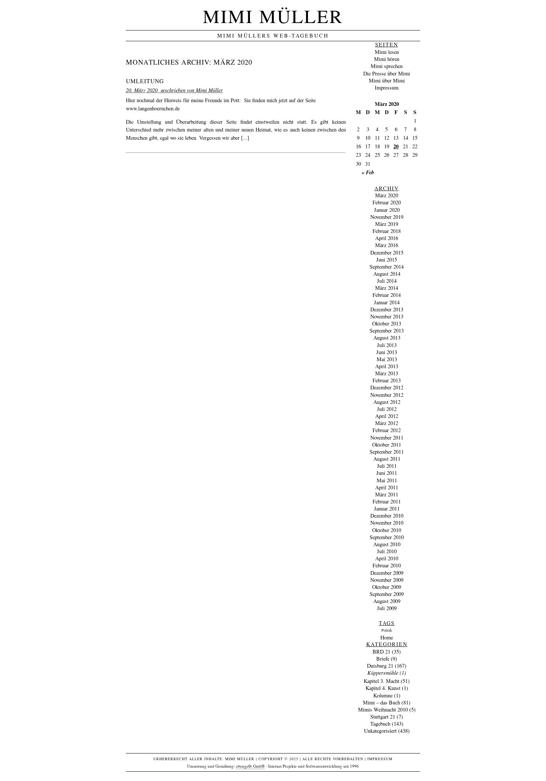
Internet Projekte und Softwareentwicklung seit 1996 (313, 766)
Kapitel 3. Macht (381, 680)
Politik (386, 630)
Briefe (382, 658)
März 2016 (386, 245)
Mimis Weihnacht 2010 (383, 709)
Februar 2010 (387, 565)
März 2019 (386, 223)
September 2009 (387, 593)
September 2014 (387, 266)
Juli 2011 (387, 465)
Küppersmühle (382, 672)
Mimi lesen (387, 51)
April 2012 (386, 415)
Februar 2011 (387, 501)
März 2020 (386, 195)
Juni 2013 (386, 352)
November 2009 (386, 579)
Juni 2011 (386, 472)
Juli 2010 (387, 551)
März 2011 (386, 494)
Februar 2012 (387, 430)
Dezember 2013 (386, 309)
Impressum (387, 87)
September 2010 (387, 537)
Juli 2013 (387, 345)
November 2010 (386, 522)
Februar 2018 (387, 230)
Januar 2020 (387, 209)
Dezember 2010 (386, 515)
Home (386, 637)
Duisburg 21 (380, 665)
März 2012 (386, 423)
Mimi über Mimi (387, 80)
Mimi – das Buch (381, 702)
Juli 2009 (387, 608)
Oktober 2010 (386, 530)
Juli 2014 (387, 280)
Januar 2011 (387, 508)
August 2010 (386, 544)
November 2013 (386, 316)
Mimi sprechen (387, 65)
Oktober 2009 (386, 586)
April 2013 (386, 366)
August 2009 (386, 601)
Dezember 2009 (386, 572)
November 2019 (386, 216)
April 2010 (386, 558)
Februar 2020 (387, 202)
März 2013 (386, 373)
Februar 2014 (387, 294)
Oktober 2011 (386, 444)
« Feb (368, 172)
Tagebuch (380, 723)
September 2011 (387, 451)
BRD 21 (381, 651)
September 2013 (387, 330)
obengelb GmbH (250, 766)
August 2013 (386, 337)
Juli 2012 (387, 408)
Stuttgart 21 (382, 716)
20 (396, 146)
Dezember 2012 (386, 387)
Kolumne (383, 695)
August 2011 (386, 458)
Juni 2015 (386, 259)
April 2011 (386, 487)
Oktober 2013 (386, 323)
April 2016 (386, 238)
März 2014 (386, 287)
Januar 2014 (387, 302)
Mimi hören (386, 58)
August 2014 (386, 273)
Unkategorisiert (380, 730)
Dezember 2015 (386, 252)
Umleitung (145, 81)
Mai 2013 (387, 359)
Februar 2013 (387, 380)
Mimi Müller (273, 15)
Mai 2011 (387, 480)
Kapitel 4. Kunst (382, 687)
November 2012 (386, 394)
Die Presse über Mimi (386, 73)
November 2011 (386, 437)
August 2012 (386, 401)
